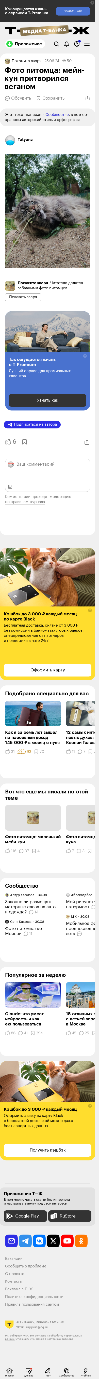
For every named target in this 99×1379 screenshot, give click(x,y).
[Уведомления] (66, 44)
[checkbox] (87, 44)
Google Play (27, 1216)
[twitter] (53, 1241)
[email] (11, 1241)
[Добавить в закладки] (24, 442)
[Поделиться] (87, 98)
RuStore (67, 1216)
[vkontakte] (39, 1241)
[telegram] (25, 1241)
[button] (92, 3)
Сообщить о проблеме (25, 1266)
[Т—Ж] (47, 31)
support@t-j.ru (36, 1327)
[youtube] (67, 1241)
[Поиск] (56, 44)
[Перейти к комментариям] (80, 934)
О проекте (14, 1274)
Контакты (13, 1281)
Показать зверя (23, 297)
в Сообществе (55, 115)
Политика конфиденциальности (34, 1297)
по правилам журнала (25, 502)
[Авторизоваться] (77, 44)
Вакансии (14, 1259)
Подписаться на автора (35, 424)
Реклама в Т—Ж (19, 1289)
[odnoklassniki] (81, 1241)
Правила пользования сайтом (32, 1304)
